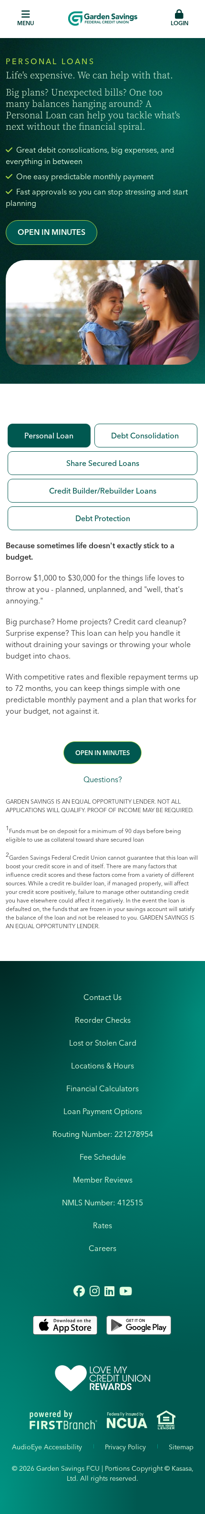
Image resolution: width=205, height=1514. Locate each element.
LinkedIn (109, 1291)
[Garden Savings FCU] (102, 18)
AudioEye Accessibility (47, 1447)
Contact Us (102, 997)
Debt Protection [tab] (102, 518)
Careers (102, 1248)
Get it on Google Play (139, 1325)
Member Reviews (103, 1179)
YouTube (125, 1291)
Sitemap (181, 1447)
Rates (102, 1225)
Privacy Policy (125, 1447)
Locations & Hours (102, 1065)
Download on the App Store (66, 1325)
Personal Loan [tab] (48, 435)
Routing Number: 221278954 (102, 1134)
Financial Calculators (102, 1088)
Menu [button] (25, 23)
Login (179, 23)
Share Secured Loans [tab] (102, 463)
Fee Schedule (103, 1157)
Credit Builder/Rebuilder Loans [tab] (102, 490)
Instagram (95, 1291)
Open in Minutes (51, 232)
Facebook (79, 1291)
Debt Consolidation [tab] (146, 435)
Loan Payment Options (102, 1111)
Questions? (102, 779)
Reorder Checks (103, 1020)
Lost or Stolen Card (102, 1043)
